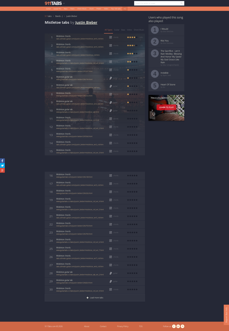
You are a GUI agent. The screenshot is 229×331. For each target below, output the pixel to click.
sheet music (139, 29)
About (86, 326)
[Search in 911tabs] (181, 3)
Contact (103, 326)
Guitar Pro (57, 9)
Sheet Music (82, 9)
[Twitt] (2, 165)
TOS (141, 326)
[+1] (2, 170)
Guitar (48, 9)
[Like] (2, 160)
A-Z (125, 9)
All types (108, 29)
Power (98, 9)
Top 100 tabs (116, 9)
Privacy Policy (122, 326)
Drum (91, 9)
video (129, 29)
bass (123, 29)
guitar (116, 29)
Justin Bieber (86, 22)
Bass (66, 9)
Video (106, 9)
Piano (72, 9)
